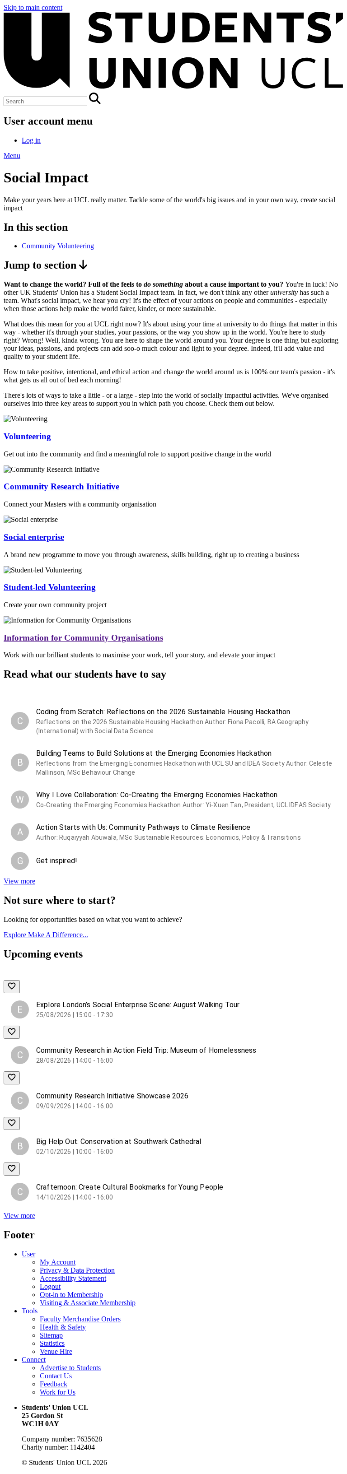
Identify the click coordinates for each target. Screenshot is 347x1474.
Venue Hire (56, 1351)
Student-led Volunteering (50, 587)
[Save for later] (12, 986)
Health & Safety (63, 1327)
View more (19, 881)
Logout (50, 1286)
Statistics (52, 1343)
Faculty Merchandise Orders (80, 1319)
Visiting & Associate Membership (88, 1303)
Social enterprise (34, 537)
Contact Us (56, 1376)
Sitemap (51, 1335)
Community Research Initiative (61, 486)
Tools (30, 1311)
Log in (31, 140)
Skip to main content (33, 7)
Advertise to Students (70, 1368)
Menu (12, 155)
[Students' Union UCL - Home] (173, 88)
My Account (57, 1262)
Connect (34, 1359)
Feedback (53, 1384)
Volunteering (27, 436)
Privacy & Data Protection (77, 1270)
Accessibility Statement (73, 1278)
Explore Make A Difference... (46, 935)
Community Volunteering (58, 246)
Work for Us (57, 1392)
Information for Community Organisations (83, 637)
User (28, 1254)
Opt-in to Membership (71, 1294)
